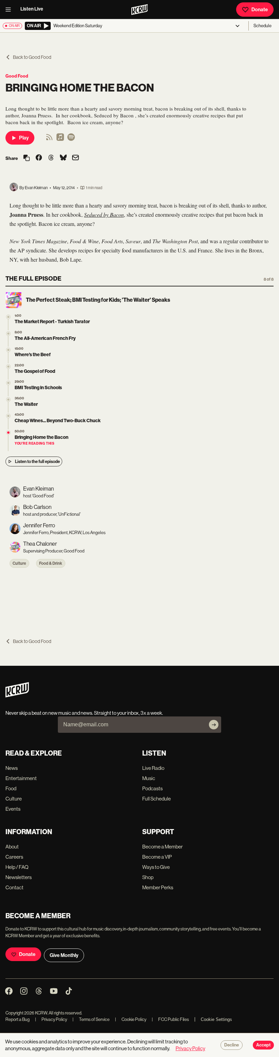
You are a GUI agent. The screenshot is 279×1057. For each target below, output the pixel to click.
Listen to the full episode (37, 461)
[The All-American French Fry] (8, 333)
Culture (19, 563)
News (11, 768)
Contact (14, 887)
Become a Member (162, 846)
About (12, 846)
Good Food (16, 76)
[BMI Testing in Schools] (8, 383)
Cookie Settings (216, 1019)
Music (148, 778)
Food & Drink (50, 563)
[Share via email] (75, 158)
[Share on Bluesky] (63, 158)
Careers (14, 857)
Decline (231, 1045)
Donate (259, 9)
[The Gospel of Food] (8, 366)
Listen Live (31, 9)
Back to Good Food (32, 57)
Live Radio (153, 768)
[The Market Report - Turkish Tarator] (8, 317)
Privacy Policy (51, 1019)
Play (24, 138)
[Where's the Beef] (8, 350)
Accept (263, 1045)
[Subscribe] (213, 724)
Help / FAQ (17, 867)
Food (10, 788)
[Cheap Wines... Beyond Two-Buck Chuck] (8, 416)
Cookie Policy (130, 1019)
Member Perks (157, 887)
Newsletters (18, 877)
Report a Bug (17, 1019)
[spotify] (71, 139)
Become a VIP (157, 857)
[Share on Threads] (51, 158)
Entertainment (21, 778)
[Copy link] (26, 158)
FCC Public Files (170, 1019)
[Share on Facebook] (38, 158)
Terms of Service (91, 1019)
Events (12, 809)
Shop (147, 877)
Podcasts (152, 788)
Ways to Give (156, 867)
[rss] (49, 139)
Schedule (262, 25)
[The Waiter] (8, 399)
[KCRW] (17, 695)
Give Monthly (64, 955)
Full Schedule (156, 799)
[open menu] (10, 9)
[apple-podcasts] (60, 139)
